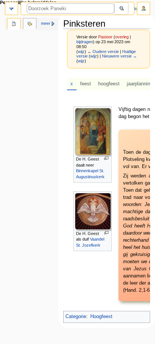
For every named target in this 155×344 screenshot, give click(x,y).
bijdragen (84, 41)
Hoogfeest (101, 316)
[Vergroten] (106, 158)
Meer (45, 23)
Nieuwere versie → (119, 56)
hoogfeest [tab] (109, 83)
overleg (122, 37)
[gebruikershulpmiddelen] (143, 8)
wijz (81, 51)
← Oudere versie (103, 51)
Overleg (29, 24)
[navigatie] (11, 8)
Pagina (14, 24)
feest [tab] (85, 83)
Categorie (75, 316)
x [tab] (71, 83)
